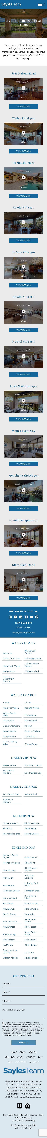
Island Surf (8, 878)
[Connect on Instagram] (10, 617)
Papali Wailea (9, 736)
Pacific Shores (9, 914)
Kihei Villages (30, 945)
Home (13, 1052)
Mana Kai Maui (10, 898)
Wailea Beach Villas (9, 714)
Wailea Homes (23, 643)
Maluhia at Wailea (11, 666)
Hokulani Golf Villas (31, 884)
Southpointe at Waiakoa (10, 951)
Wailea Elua (8, 721)
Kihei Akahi (8, 903)
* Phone (6, 1001)
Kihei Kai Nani (9, 940)
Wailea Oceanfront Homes (8, 678)
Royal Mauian (30, 958)
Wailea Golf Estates (29, 652)
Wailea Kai (8, 653)
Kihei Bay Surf (9, 870)
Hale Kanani (30, 940)
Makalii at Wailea (11, 708)
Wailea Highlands (32, 658)
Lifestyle (21, 1062)
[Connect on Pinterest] (36, 617)
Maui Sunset (9, 927)
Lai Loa (27, 702)
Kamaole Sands (31, 891)
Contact (34, 1062)
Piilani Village (30, 828)
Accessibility (30, 1120)
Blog (23, 1052)
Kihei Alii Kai (29, 863)
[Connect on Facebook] (26, 617)
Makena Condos (23, 787)
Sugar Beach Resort (30, 933)
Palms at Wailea (32, 731)
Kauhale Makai (10, 922)
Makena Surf (30, 794)
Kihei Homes (23, 815)
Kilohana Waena (10, 823)
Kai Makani (8, 945)
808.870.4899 (23, 627)
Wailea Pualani (31, 671)
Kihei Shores (9, 885)
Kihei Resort (30, 927)
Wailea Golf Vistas (11, 658)
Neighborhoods (14, 1057)
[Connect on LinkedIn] (20, 617)
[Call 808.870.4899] (44, 4)
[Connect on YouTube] (31, 617)
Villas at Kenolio (10, 958)
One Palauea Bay (32, 773)
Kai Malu (28, 726)
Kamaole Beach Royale (10, 856)
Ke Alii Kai (7, 828)
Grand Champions (11, 726)
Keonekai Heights (11, 834)
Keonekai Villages (11, 863)
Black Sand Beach (33, 765)
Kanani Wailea (9, 731)
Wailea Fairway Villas (10, 743)
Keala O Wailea (31, 708)
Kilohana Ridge (31, 823)
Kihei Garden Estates (30, 869)
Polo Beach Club (11, 794)
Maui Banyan (9, 909)
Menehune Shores (29, 920)
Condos (30, 1057)
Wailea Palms (30, 744)
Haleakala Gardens (29, 876)
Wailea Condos (23, 695)
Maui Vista (29, 914)
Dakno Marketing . (23, 1128)
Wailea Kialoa (9, 671)
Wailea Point (30, 715)
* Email (6, 992)
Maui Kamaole (31, 903)
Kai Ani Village (9, 934)
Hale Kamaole (31, 909)
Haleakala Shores (11, 891)
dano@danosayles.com (23, 632)
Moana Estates (31, 834)
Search (32, 1052)
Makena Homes (23, 758)
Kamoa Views (30, 857)
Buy (40, 1057)
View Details (23, 106)
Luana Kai (29, 952)
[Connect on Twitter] (15, 617)
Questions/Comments (13, 1010)
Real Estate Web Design (21, 1125)
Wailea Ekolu (30, 736)
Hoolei (6, 702)
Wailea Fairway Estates (31, 665)
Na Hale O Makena (8, 801)
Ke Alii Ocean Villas (30, 897)
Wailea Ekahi (30, 721)
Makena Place (10, 765)
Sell (10, 1062)
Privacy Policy (26, 1035)
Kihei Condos (23, 847)
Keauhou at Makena (8, 771)
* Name (6, 984)
